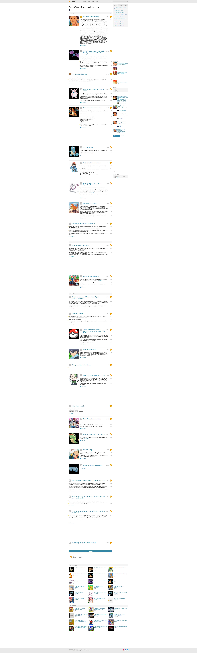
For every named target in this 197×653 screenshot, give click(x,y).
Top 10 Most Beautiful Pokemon (79, 593)
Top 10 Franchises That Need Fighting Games (100, 621)
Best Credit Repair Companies (119, 21)
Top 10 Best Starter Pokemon (81, 573)
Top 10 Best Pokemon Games (120, 567)
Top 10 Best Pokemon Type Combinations (119, 599)
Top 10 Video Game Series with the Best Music (100, 627)
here (117, 177)
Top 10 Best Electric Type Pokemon (119, 587)
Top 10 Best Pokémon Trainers (79, 599)
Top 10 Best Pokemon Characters (98, 587)
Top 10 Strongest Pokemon (80, 567)
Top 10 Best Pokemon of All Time (99, 574)
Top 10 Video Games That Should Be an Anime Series (80, 621)
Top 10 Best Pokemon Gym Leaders (99, 599)
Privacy (80, 649)
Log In (108, 1)
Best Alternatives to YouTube (118, 23)
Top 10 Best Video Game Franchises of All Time (99, 609)
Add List (92, 1)
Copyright (83, 649)
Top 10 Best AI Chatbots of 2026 (119, 12)
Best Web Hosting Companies (119, 25)
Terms (77, 649)
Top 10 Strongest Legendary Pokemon (100, 593)
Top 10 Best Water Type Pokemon (79, 587)
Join (111, 1)
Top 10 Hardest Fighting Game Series (120, 627)
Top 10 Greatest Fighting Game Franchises (100, 615)
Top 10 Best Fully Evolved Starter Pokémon (120, 593)
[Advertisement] (90, 138)
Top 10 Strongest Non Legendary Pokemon (120, 574)
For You (97, 1)
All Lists (84, 1)
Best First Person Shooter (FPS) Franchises (119, 615)
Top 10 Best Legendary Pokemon (79, 581)
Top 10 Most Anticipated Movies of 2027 (120, 14)
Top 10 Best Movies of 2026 (118, 10)
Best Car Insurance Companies (119, 16)
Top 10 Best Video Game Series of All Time (80, 609)
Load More (90, 551)
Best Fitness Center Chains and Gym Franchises (120, 19)
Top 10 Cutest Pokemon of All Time (100, 568)
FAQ (85, 649)
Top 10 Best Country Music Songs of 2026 (120, 8)
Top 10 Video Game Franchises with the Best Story (81, 615)
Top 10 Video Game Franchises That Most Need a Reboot (81, 627)
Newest (88, 1)
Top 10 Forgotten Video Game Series (120, 621)
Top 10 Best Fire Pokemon (119, 580)
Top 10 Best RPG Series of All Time (120, 609)
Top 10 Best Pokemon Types (100, 580)
